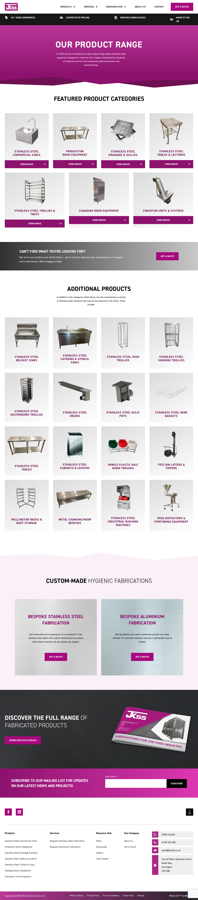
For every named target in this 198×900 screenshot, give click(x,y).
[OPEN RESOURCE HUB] (125, 7)
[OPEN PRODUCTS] (74, 7)
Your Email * (111, 776)
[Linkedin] (19, 812)
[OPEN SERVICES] (97, 7)
